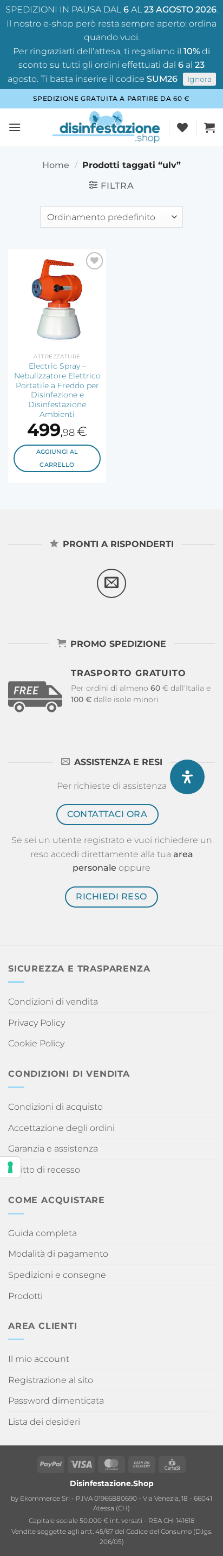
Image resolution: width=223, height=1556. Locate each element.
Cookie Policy (36, 1043)
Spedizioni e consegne (57, 1275)
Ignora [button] (199, 79)
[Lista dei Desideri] (182, 127)
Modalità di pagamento (58, 1254)
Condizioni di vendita (53, 1001)
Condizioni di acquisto (55, 1107)
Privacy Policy (36, 1023)
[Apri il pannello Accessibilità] (187, 777)
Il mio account (38, 1359)
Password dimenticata (56, 1401)
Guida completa (42, 1233)
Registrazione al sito (50, 1380)
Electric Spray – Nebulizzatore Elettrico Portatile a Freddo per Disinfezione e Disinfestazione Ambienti (57, 390)
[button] (14, 127)
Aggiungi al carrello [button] (57, 458)
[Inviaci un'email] (111, 583)
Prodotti (25, 1296)
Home (55, 165)
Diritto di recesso (44, 1170)
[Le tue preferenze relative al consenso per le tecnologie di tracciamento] (10, 1167)
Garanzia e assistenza (53, 1148)
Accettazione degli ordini (61, 1128)
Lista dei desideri (44, 1422)
